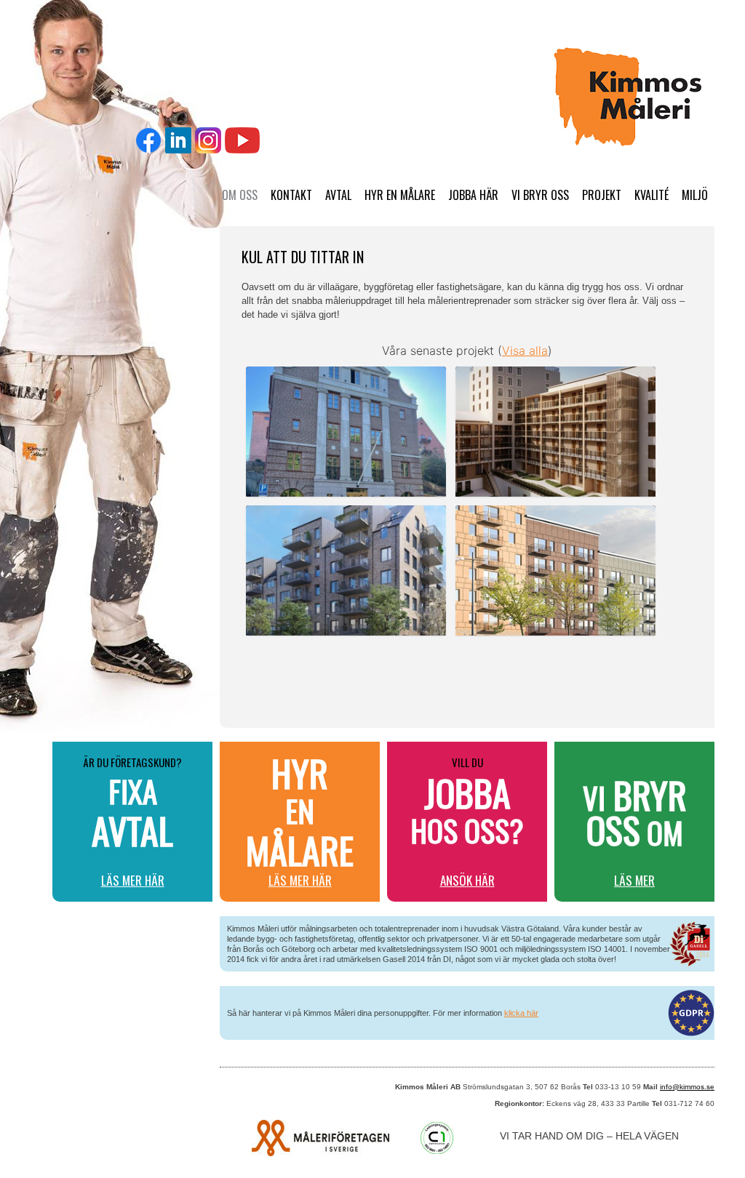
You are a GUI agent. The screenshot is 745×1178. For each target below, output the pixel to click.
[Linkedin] (178, 140)
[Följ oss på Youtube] (242, 140)
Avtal (338, 195)
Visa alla (525, 350)
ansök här (467, 880)
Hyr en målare (399, 195)
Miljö (695, 195)
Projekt (601, 195)
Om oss (240, 195)
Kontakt (291, 195)
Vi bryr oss (540, 195)
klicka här (521, 1013)
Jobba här (473, 195)
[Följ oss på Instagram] (208, 140)
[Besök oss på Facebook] (149, 140)
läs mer (634, 880)
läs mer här (132, 880)
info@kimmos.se (687, 1087)
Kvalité (651, 195)
